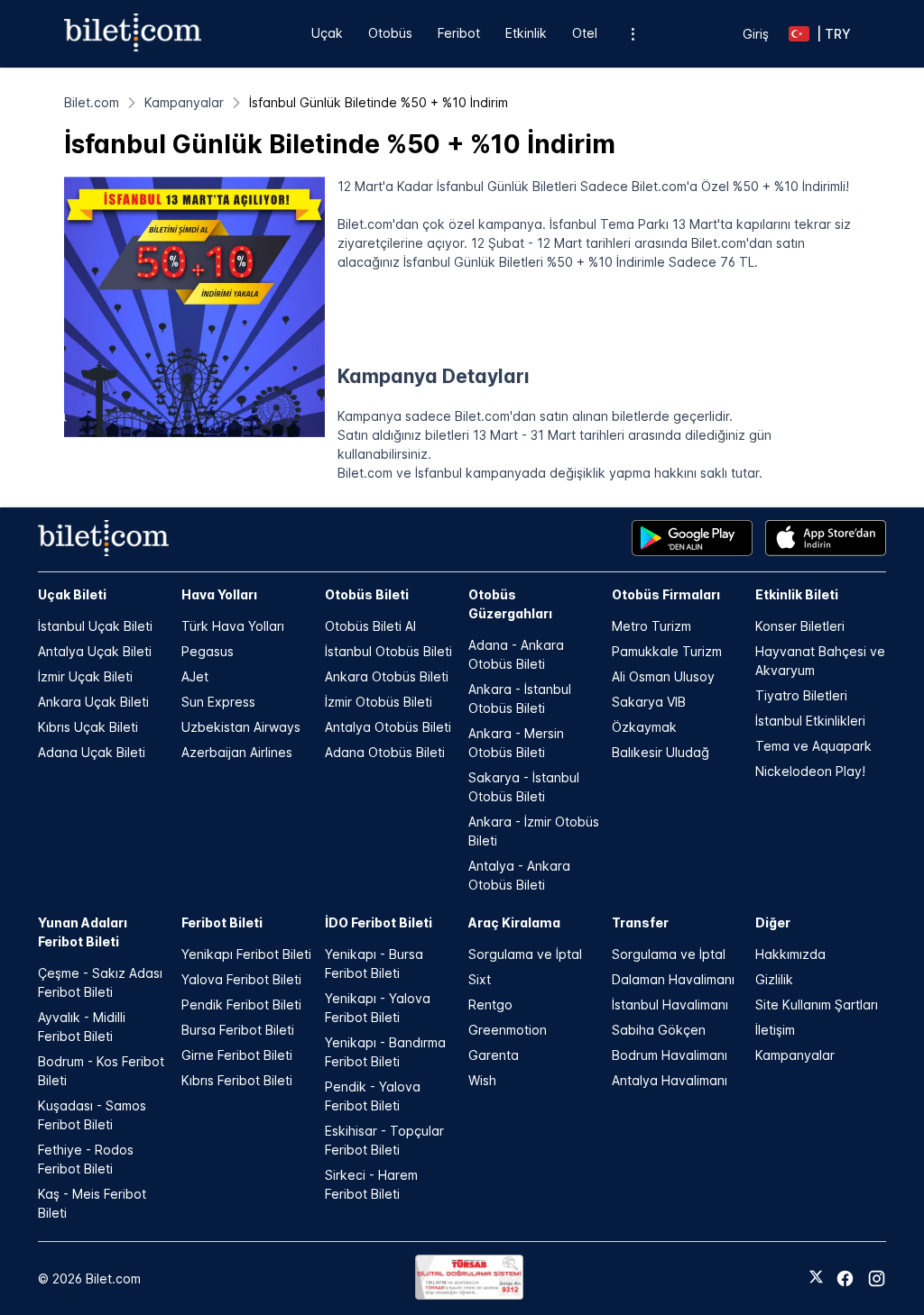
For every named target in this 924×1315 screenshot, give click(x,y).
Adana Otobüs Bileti (385, 752)
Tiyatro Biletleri (801, 695)
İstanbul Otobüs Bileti (388, 651)
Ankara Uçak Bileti (93, 701)
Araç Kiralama (514, 922)
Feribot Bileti (222, 922)
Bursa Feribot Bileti (237, 1029)
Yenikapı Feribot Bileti (246, 954)
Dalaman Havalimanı (673, 979)
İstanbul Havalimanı (670, 1004)
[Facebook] (845, 1278)
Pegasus (207, 651)
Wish (482, 1080)
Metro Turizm (651, 626)
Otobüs (390, 33)
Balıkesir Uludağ (660, 752)
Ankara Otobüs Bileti (386, 676)
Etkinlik (526, 33)
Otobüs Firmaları (666, 594)
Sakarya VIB (649, 701)
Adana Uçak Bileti (91, 752)
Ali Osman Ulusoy (663, 676)
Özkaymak (644, 727)
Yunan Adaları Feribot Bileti (82, 932)
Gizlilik (774, 979)
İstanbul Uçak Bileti (95, 626)
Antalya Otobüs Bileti (388, 727)
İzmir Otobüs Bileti (378, 701)
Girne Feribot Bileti (236, 1055)
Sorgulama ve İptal (525, 954)
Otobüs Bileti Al (370, 626)
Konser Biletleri (800, 626)
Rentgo (490, 1004)
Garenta (493, 1055)
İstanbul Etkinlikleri (810, 720)
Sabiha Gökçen (659, 1029)
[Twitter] (816, 1278)
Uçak (327, 33)
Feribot (459, 33)
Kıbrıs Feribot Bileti (236, 1080)
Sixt (479, 979)
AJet (194, 676)
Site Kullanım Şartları (816, 1004)
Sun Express (218, 701)
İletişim (775, 1029)
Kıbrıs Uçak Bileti (88, 727)
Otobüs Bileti (367, 594)
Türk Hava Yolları (232, 626)
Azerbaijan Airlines (236, 752)
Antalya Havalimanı (669, 1080)
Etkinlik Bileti (796, 594)
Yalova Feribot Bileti (241, 979)
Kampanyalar (795, 1055)
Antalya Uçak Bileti (95, 651)
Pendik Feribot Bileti (241, 1004)
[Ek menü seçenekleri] (632, 34)
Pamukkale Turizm (667, 651)
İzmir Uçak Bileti (85, 676)
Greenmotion (507, 1029)
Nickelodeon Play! (810, 771)
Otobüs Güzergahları (510, 604)
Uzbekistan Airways (240, 727)
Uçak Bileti (72, 594)
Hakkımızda (790, 954)
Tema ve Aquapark (813, 745)
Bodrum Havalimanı (669, 1055)
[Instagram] (876, 1278)
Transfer (640, 922)
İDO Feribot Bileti (378, 922)
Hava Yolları (219, 594)
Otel (584, 33)
